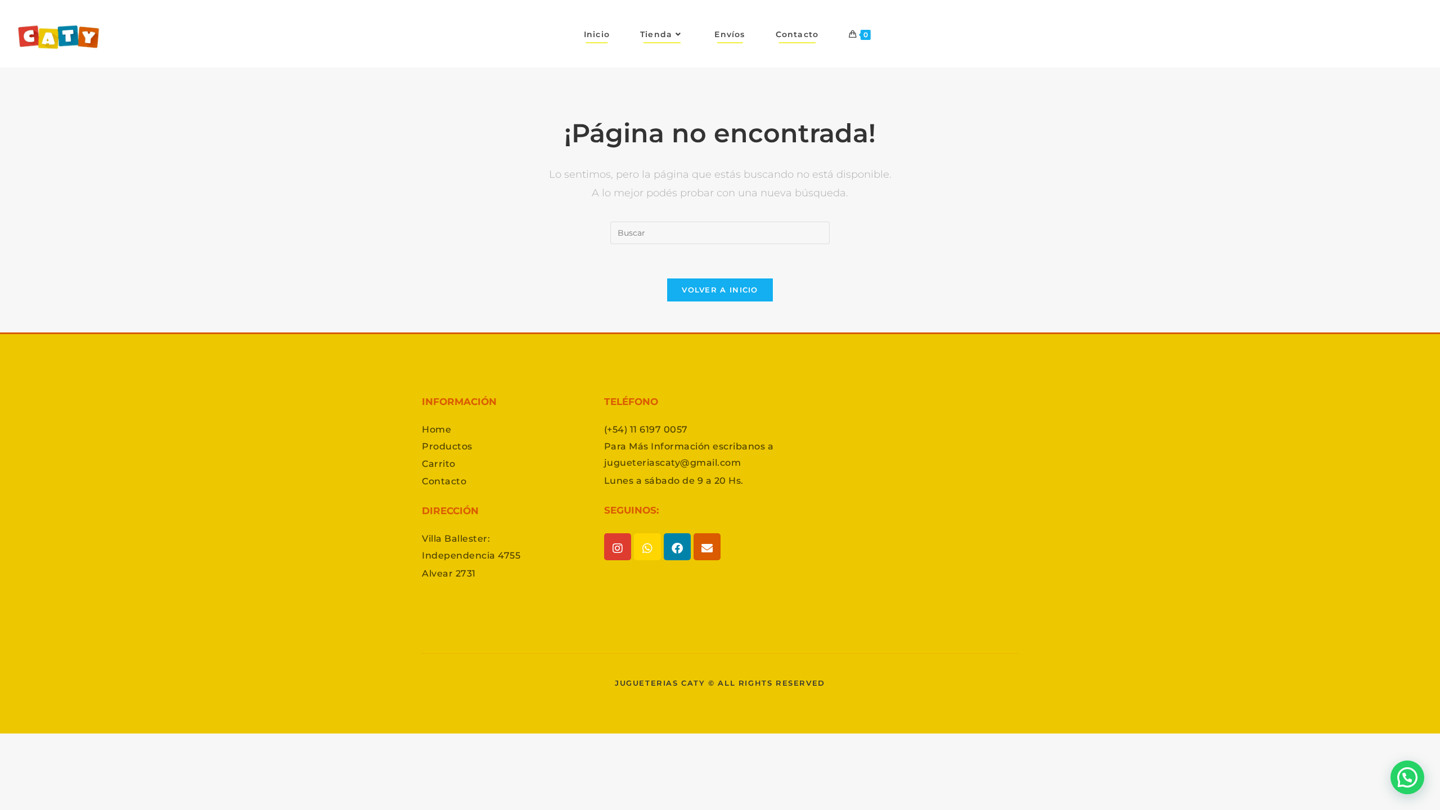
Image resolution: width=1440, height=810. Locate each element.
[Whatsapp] (647, 551)
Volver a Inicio (720, 289)
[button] (1407, 777)
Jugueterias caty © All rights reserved (720, 695)
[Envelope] (707, 551)
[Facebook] (677, 551)
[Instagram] (617, 551)
